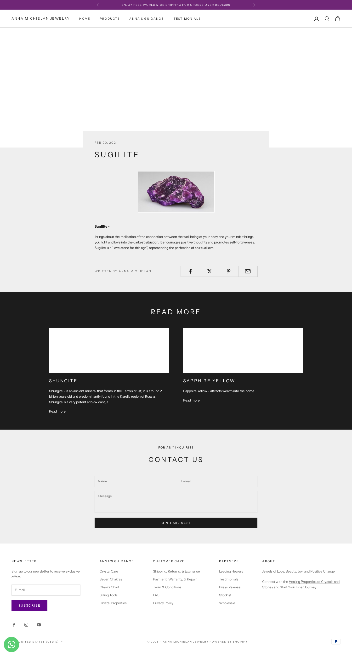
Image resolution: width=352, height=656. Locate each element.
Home (84, 18)
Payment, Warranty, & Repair (175, 579)
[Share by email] (247, 271)
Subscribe (29, 605)
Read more (57, 411)
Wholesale (227, 603)
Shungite (63, 381)
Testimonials (187, 18)
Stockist (225, 595)
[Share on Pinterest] (228, 271)
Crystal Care (109, 571)
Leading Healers (231, 571)
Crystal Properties (113, 603)
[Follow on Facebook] (13, 624)
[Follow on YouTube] (38, 624)
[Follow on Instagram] (26, 624)
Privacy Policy (163, 603)
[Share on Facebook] (190, 271)
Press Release (229, 587)
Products (110, 18)
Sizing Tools (109, 595)
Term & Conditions (167, 587)
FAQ (156, 595)
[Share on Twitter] (209, 271)
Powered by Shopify (229, 641)
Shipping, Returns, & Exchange (176, 571)
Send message (176, 523)
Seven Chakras (111, 579)
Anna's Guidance (146, 18)
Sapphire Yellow (209, 381)
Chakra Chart (109, 587)
